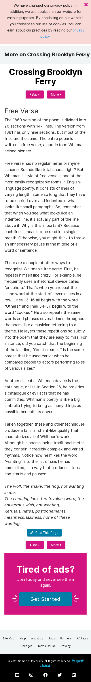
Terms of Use (47, 646)
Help (23, 638)
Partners (66, 638)
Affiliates (82, 638)
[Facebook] (45, 675)
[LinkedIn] (73, 675)
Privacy (66, 646)
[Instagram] (31, 675)
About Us (37, 638)
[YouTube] (17, 675)
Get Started (45, 599)
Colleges (26, 646)
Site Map (8, 638)
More (55, 94)
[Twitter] (59, 675)
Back (35, 94)
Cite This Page (46, 533)
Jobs (51, 638)
